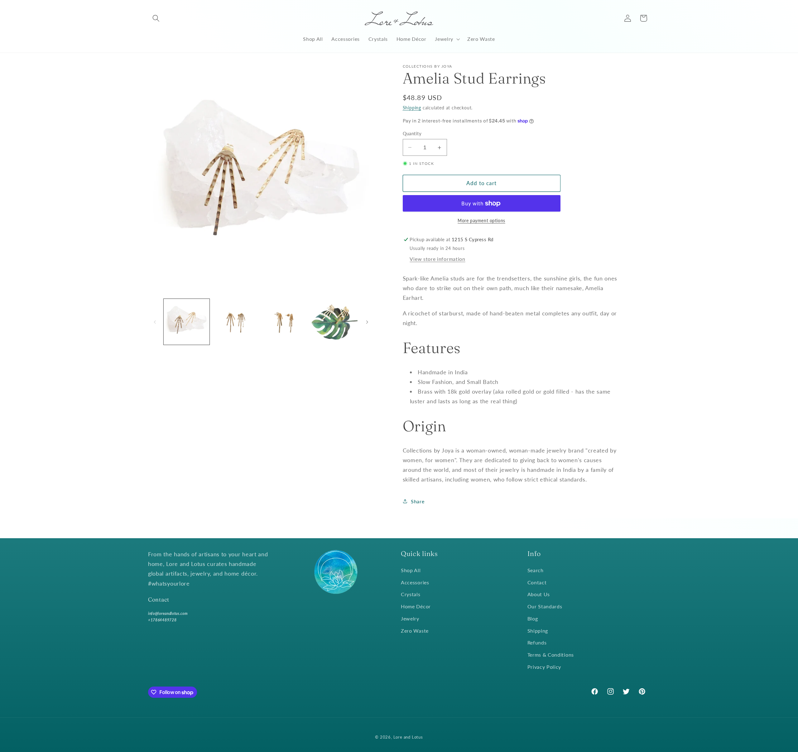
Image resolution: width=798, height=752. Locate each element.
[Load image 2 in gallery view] (236, 322)
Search (535, 570)
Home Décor (416, 606)
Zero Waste (415, 631)
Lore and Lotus (408, 737)
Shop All (411, 570)
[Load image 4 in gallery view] (335, 322)
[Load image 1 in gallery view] (186, 322)
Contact (537, 582)
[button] (156, 18)
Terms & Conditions (550, 655)
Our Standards (544, 606)
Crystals (411, 594)
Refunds (537, 642)
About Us (538, 594)
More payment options (481, 220)
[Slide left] (155, 322)
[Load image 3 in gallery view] (285, 322)
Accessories (415, 582)
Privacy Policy (544, 667)
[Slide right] (367, 322)
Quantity (412, 133)
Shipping (412, 107)
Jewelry (410, 618)
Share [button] (417, 501)
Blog (532, 618)
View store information (437, 259)
